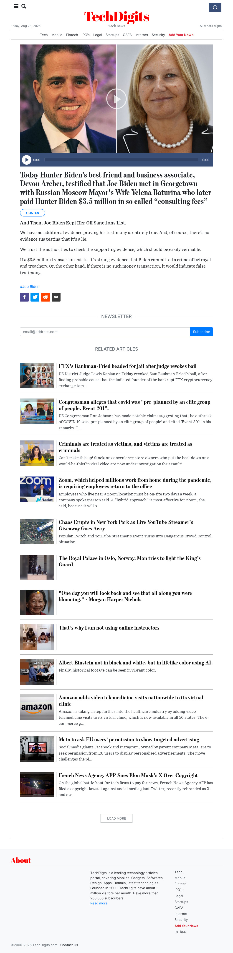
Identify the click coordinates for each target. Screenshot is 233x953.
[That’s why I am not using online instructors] (37, 637)
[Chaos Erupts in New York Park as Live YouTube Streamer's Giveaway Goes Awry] (37, 531)
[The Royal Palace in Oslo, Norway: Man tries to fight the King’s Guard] (37, 567)
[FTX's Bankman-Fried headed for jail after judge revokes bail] (37, 375)
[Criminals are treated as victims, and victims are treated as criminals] (37, 452)
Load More (116, 818)
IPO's (86, 35)
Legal (97, 35)
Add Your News (181, 35)
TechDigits (116, 16)
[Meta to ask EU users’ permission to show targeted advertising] (37, 748)
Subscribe (201, 331)
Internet (141, 35)
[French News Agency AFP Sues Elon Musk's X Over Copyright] (37, 784)
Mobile (56, 35)
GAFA (127, 35)
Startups (112, 35)
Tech (44, 35)
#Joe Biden (29, 286)
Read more (99, 903)
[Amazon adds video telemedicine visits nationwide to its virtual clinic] (37, 706)
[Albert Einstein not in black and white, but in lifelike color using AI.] (37, 671)
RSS (182, 932)
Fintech (72, 35)
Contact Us (69, 945)
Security (158, 35)
